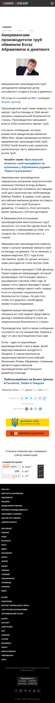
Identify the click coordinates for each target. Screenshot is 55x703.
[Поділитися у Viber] (40, 398)
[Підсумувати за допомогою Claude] (31, 408)
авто (3, 660)
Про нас (5, 489)
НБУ (3, 631)
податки (5, 635)
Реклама (5, 502)
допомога (6, 643)
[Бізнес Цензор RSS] (38, 690)
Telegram (38, 383)
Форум (4, 561)
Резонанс (6, 541)
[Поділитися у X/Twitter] (26, 398)
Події (3, 537)
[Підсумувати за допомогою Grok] (40, 408)
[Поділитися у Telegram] (31, 398)
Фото (3, 545)
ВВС (34, 98)
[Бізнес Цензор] (15, 4)
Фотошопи (6, 553)
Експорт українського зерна (15, 606)
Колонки (5, 587)
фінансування (8, 651)
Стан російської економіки (14, 610)
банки (4, 597)
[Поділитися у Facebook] (22, 398)
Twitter (25, 383)
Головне (5, 574)
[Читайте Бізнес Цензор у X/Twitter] (20, 690)
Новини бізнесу (9, 522)
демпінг (31, 390)
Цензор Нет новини (10, 518)
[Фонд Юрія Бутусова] (27, 422)
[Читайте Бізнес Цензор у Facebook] (16, 690)
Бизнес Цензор (11, 101)
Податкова (6, 601)
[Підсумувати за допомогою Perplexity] (35, 408)
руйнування (7, 656)
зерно (4, 647)
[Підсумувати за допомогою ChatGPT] (26, 408)
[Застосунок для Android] (29, 690)
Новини (7, 27)
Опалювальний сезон (12, 614)
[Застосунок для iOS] (34, 690)
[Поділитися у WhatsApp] (35, 398)
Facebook (12, 383)
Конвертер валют (13, 462)
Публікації (6, 583)
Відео (4, 549)
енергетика (7, 627)
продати (6, 467)
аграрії (4, 639)
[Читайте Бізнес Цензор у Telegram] (25, 690)
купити (13, 467)
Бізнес (4, 566)
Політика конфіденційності (14, 510)
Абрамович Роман (13, 390)
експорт (5, 623)
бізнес (4, 619)
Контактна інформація (12, 494)
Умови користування (11, 506)
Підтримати (7, 498)
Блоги (4, 557)
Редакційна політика (11, 514)
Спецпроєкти (8, 579)
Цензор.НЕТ (6, 529)
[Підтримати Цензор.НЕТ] (27, 433)
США (43, 390)
